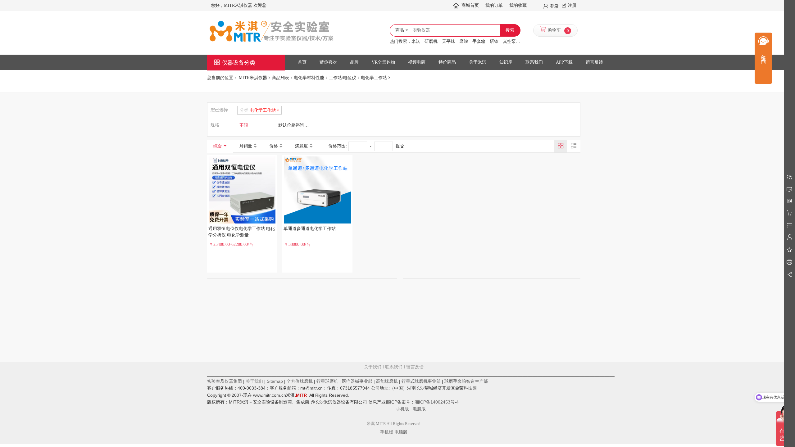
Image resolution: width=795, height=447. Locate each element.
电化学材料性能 (309, 77)
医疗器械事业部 (357, 381)
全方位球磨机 (300, 381)
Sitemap (275, 381)
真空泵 (509, 41)
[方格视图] (560, 145)
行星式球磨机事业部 (421, 381)
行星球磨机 (327, 381)
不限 (243, 125)
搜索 (510, 30)
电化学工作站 (374, 77)
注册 (572, 5)
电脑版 (419, 408)
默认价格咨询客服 (295, 125)
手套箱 (478, 41)
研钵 (494, 41)
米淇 (415, 41)
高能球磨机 (387, 381)
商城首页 (470, 5)
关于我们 (372, 367)
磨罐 (463, 41)
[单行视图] (573, 145)
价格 (273, 146)
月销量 (245, 146)
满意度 (301, 146)
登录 (554, 6)
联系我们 (393, 367)
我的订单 (494, 5)
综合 (217, 146)
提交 (400, 146)
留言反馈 (393, 388)
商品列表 (280, 77)
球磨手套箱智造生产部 (466, 381)
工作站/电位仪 (342, 77)
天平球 (448, 41)
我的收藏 (518, 5)
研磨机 (431, 41)
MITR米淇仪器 (253, 77)
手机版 (404, 408)
